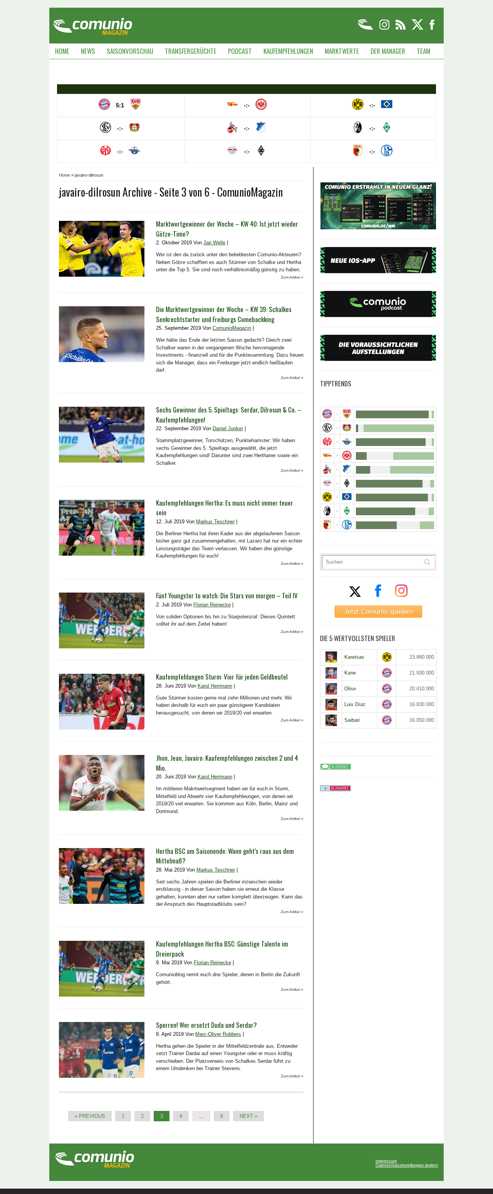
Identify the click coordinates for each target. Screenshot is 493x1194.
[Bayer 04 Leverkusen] (347, 428)
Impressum (386, 1161)
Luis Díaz (355, 704)
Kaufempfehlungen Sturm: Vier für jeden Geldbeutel (222, 676)
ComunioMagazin (232, 328)
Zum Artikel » (292, 277)
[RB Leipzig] (327, 483)
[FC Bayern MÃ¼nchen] (327, 414)
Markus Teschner (215, 521)
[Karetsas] (331, 657)
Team (423, 51)
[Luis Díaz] (331, 704)
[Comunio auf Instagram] (385, 28)
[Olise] (331, 689)
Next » (248, 1116)
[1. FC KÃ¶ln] (327, 469)
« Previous (90, 1116)
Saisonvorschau (130, 51)
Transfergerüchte (190, 51)
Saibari (352, 720)
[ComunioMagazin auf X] (418, 28)
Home (62, 51)
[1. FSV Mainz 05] (327, 441)
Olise (350, 688)
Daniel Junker (228, 428)
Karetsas (354, 657)
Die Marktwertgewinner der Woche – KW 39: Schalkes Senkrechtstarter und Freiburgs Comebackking (224, 314)
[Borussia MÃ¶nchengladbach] (347, 483)
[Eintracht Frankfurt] (347, 455)
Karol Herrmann (215, 686)
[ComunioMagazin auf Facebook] (432, 28)
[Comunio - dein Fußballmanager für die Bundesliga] (366, 28)
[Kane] (331, 673)
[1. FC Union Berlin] (327, 455)
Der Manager (388, 51)
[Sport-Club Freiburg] (327, 511)
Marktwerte (342, 51)
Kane (350, 673)
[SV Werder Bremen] (347, 511)
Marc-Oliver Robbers (218, 1034)
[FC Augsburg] (327, 524)
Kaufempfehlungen (288, 51)
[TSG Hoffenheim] (347, 469)
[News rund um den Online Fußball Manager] (92, 24)
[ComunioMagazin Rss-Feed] (401, 28)
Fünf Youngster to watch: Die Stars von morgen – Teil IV (227, 595)
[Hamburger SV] (347, 497)
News (88, 51)
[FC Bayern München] (386, 673)
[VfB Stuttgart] (347, 414)
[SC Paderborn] (347, 441)
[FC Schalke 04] (347, 524)
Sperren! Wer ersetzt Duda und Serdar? (206, 1025)
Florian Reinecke (212, 605)
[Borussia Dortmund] (327, 497)
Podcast (240, 51)
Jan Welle (214, 242)
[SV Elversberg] (327, 428)
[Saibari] (331, 720)
